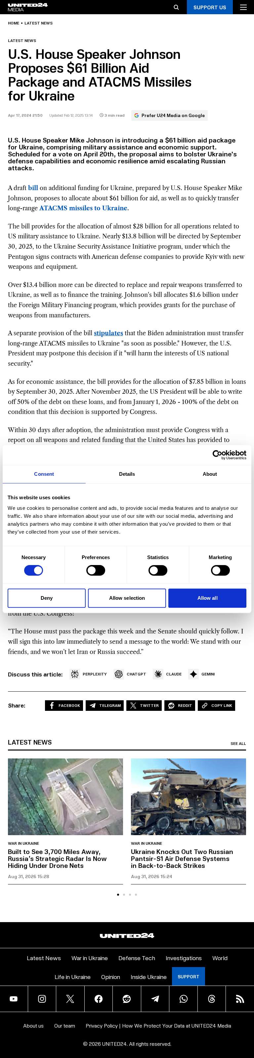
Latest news (38, 23)
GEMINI (208, 674)
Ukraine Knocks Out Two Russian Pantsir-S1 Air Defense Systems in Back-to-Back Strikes (182, 858)
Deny (47, 598)
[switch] (95, 570)
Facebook (69, 705)
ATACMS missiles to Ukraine (83, 208)
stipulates (108, 333)
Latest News (44, 958)
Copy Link (221, 705)
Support (188, 976)
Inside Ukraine (149, 976)
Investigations (184, 958)
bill (33, 188)
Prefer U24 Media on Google (173, 115)
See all (238, 744)
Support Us (209, 7)
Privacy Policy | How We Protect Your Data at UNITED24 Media (158, 1025)
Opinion (110, 976)
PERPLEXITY (95, 674)
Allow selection (127, 598)
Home (13, 23)
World (220, 958)
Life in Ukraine (73, 976)
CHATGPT (136, 674)
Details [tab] (127, 474)
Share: (16, 705)
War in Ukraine (23, 843)
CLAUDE (174, 674)
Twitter (149, 705)
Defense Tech (136, 958)
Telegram (110, 705)
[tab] (118, 895)
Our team (64, 1025)
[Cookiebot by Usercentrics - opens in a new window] (217, 455)
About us (33, 1025)
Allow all (207, 598)
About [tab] (210, 474)
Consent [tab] (44, 474)
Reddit (185, 705)
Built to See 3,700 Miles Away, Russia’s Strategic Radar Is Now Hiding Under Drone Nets (57, 858)
